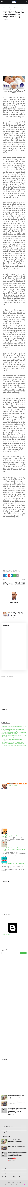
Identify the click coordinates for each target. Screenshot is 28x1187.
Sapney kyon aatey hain (7, 571)
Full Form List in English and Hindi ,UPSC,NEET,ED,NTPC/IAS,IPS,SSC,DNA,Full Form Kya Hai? (13, 849)
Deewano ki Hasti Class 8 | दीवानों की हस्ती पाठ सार (12, 743)
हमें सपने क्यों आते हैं (9, 570)
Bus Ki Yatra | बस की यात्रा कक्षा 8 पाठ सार (10, 741)
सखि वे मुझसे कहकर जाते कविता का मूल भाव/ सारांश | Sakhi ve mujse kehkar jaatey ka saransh (13, 733)
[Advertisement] (14, 32)
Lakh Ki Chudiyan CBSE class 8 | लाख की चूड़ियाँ (12, 742)
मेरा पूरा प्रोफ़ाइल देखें (13, 785)
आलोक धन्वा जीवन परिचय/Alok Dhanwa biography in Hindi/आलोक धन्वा (16, 1096)
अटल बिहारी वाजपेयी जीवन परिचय (13, 1126)
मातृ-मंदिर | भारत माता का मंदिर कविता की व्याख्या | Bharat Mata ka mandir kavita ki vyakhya (12, 730)
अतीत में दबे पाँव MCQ (13, 1129)
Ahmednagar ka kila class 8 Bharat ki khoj (11, 739)
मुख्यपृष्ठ (4, 7)
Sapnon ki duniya (9, 7)
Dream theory (16, 570)
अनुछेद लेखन (13, 1132)
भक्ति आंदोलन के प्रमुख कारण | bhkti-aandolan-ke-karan (13, 745)
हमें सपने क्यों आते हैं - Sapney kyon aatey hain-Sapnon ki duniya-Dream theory (16, 614)
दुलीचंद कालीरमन (14, 602)
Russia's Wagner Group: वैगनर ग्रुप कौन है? (10, 738)
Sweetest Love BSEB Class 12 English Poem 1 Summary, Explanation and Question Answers (12, 864)
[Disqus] (14, 648)
